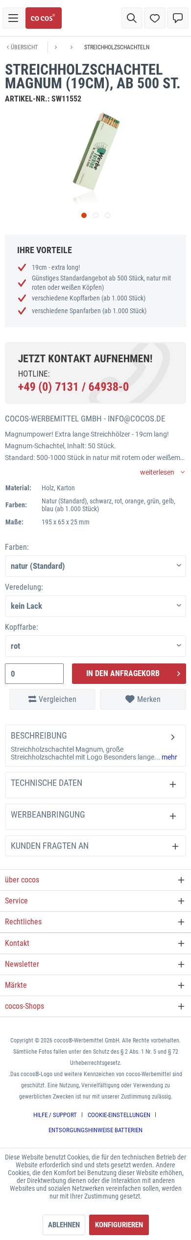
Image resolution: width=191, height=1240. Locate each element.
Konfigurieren (119, 1224)
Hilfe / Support (55, 1115)
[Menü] (13, 18)
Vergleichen (57, 699)
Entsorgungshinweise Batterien (95, 1130)
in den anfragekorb (123, 673)
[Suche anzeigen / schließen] (132, 18)
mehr (168, 757)
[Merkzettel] (155, 18)
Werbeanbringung (48, 814)
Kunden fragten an (50, 845)
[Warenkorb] (178, 18)
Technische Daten (46, 783)
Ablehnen (64, 1224)
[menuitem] (13, 18)
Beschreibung (39, 735)
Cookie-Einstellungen (119, 1115)
